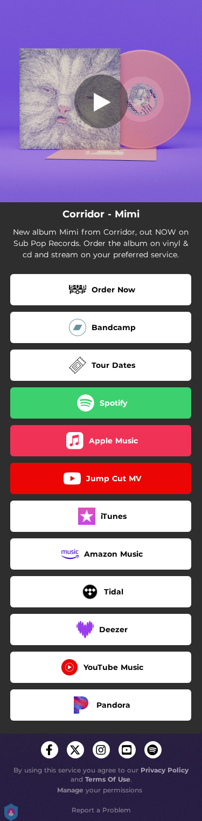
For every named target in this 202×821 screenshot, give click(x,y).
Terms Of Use (107, 779)
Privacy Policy (165, 770)
